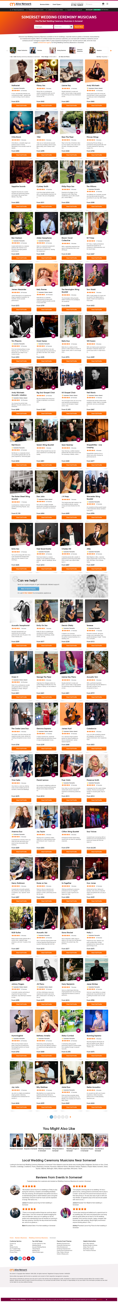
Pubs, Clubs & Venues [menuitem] (63, 1252)
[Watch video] (28, 80)
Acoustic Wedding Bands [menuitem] (39, 1247)
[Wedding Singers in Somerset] (73, 1140)
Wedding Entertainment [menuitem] (63, 1243)
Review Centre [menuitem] (14, 1247)
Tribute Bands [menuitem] (36, 1249)
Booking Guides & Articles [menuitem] (90, 1245)
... (12, 98)
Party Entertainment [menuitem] (62, 1247)
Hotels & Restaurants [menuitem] (62, 1254)
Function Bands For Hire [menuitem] (39, 1243)
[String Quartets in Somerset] (59, 1140)
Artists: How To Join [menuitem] (88, 1247)
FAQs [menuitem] (11, 1245)
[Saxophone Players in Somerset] (87, 1140)
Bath (83, 1165)
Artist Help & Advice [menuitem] (88, 1249)
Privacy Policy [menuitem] (13, 1252)
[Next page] (70, 1117)
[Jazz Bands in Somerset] (101, 1140)
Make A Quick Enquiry (28, 589)
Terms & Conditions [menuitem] (15, 1250)
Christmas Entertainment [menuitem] (63, 1249)
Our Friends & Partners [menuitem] (89, 1250)
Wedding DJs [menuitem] (36, 1250)
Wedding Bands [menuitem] (36, 1245)
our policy (99, 1299)
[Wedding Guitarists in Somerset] (44, 1140)
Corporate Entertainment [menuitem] (63, 1245)
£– (48, 56)
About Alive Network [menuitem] (88, 1243)
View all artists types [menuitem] (37, 1252)
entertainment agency (44, 42)
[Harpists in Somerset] (30, 1140)
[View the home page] (20, 4)
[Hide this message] (106, 1300)
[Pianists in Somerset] (16, 1140)
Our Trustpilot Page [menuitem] (15, 1249)
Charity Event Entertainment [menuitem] (64, 1250)
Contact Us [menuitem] (13, 1243)
